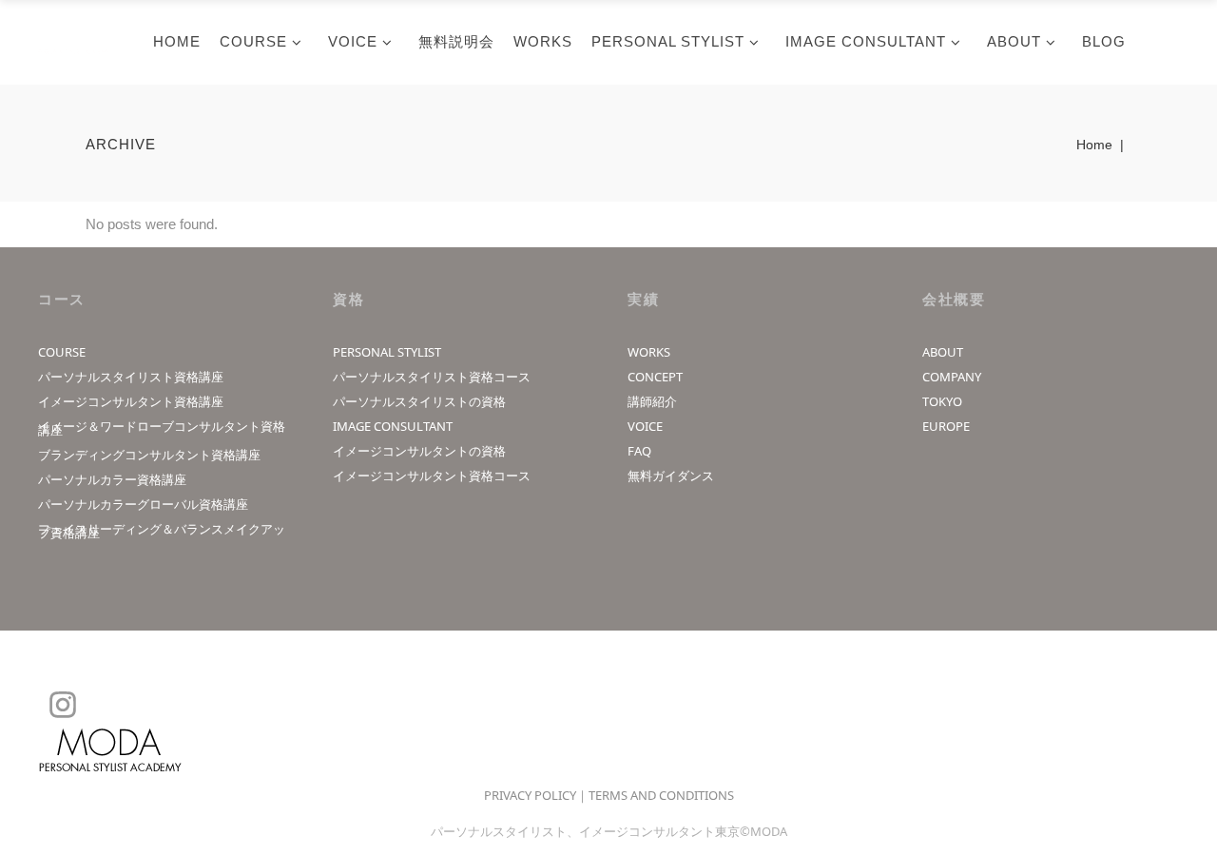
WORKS (649, 351)
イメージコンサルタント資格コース (432, 475)
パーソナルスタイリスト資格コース (432, 376)
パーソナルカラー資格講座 (112, 479)
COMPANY (951, 376)
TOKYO (942, 401)
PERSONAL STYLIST (387, 351)
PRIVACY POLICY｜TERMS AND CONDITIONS (609, 795)
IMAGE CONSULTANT (393, 426)
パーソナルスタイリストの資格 (419, 401)
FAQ (639, 450)
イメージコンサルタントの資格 (419, 450)
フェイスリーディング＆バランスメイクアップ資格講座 (161, 530)
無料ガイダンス (671, 475)
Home (1094, 144)
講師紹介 (652, 401)
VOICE (645, 426)
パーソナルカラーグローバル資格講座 (143, 504)
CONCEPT (655, 376)
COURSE (62, 351)
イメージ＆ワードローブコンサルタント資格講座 (161, 428)
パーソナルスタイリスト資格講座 (130, 376)
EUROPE (946, 426)
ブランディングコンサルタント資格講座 (149, 454)
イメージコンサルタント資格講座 (130, 401)
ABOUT (942, 351)
